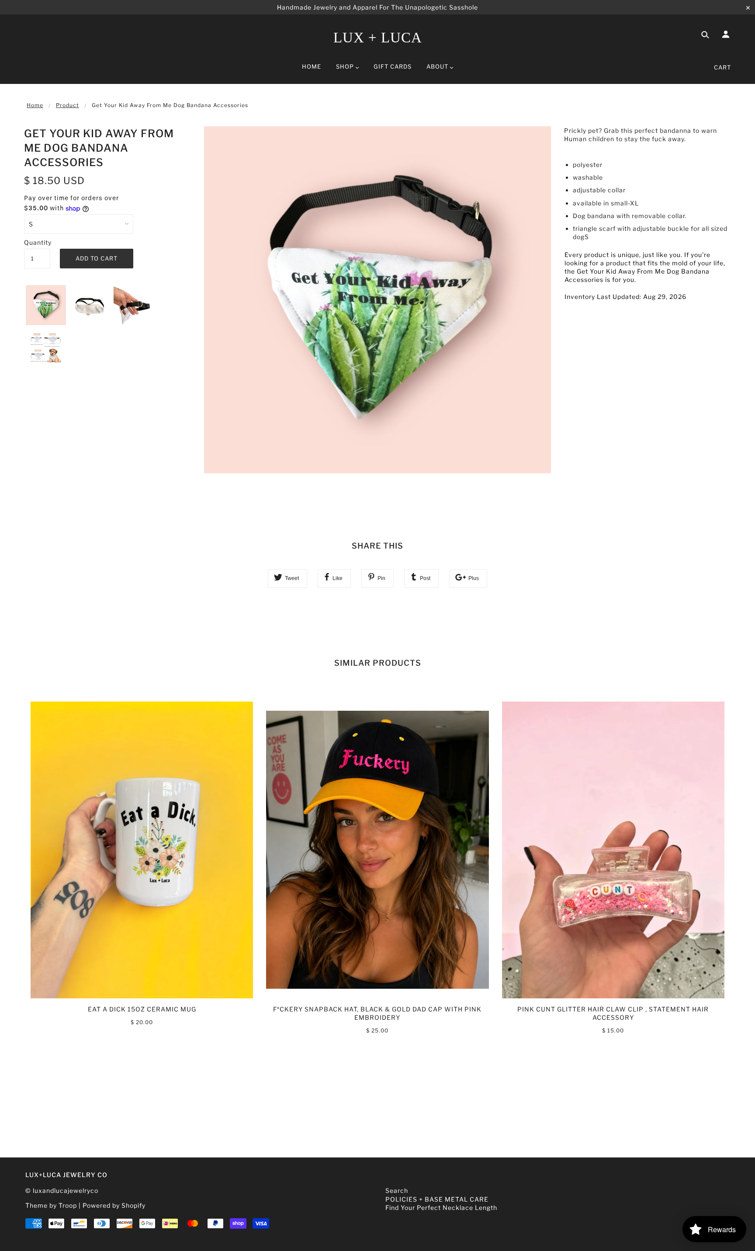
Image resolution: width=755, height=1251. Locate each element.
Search (396, 1190)
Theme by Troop (51, 1205)
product (67, 105)
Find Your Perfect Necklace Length (441, 1207)
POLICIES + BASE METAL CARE (436, 1199)
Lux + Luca (377, 37)
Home (35, 105)
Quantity (37, 242)
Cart (722, 67)
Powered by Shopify (114, 1205)
